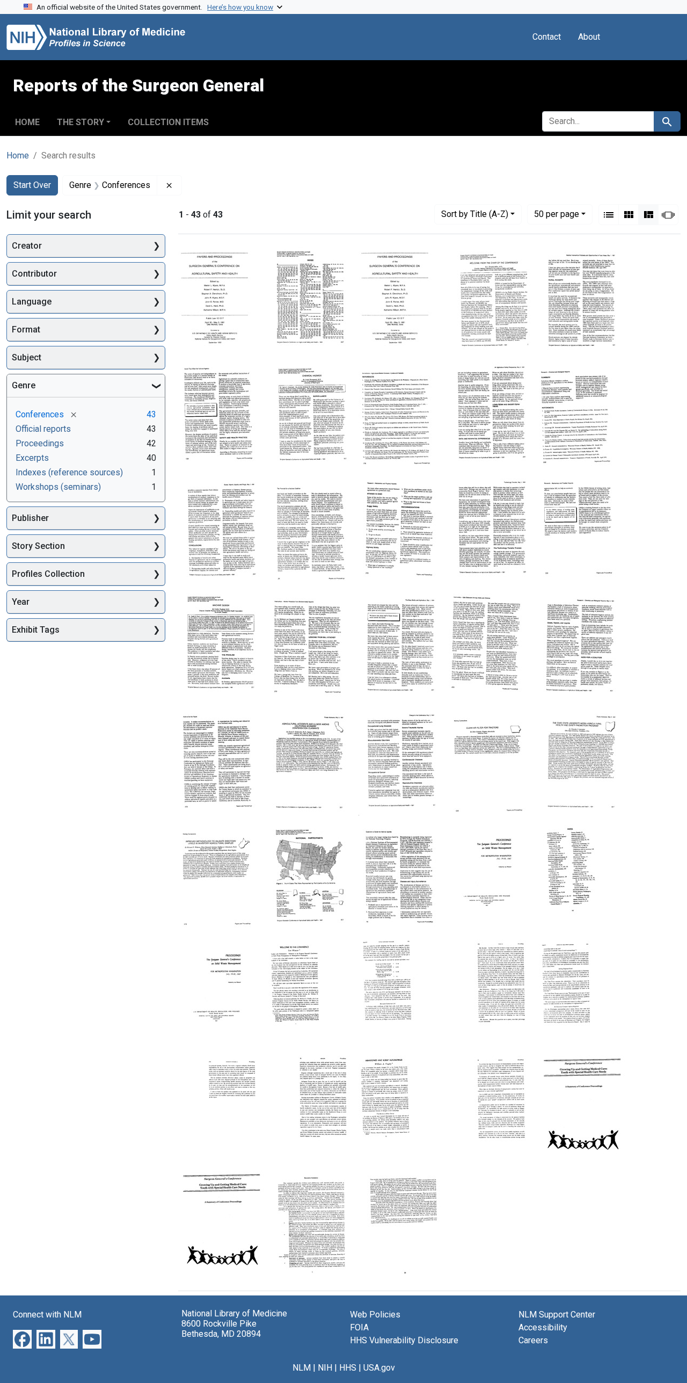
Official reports (43, 429)
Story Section (38, 546)
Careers (533, 1340)
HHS (347, 1368)
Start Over (32, 185)
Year (21, 602)
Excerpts (32, 458)
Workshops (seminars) (58, 487)
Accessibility (542, 1327)
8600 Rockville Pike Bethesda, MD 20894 (221, 1329)
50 (556, 213)
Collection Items (168, 122)
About (589, 37)
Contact (546, 37)
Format (26, 329)
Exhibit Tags (36, 630)
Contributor (34, 274)
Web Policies (375, 1314)
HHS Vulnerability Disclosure (404, 1340)
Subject (26, 357)
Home (27, 122)
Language (32, 301)
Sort (474, 214)
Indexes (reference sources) (69, 472)
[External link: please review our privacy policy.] (22, 1338)
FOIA (359, 1327)
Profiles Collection (48, 574)
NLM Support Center (556, 1314)
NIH (325, 1368)
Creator (27, 246)
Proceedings (40, 443)
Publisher (30, 518)
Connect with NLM (47, 1314)
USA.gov (379, 1368)
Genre (23, 385)
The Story (80, 122)
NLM (302, 1368)
